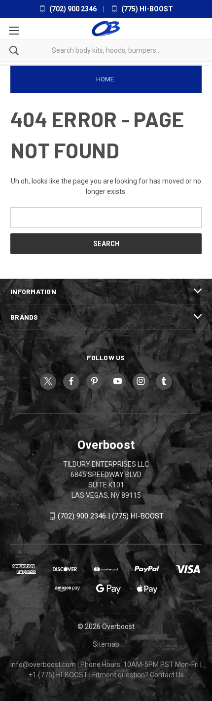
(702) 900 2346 (72, 9)
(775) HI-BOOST (146, 9)
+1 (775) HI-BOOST (58, 675)
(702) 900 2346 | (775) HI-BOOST (111, 516)
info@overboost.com (43, 664)
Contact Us (167, 675)
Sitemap (106, 644)
